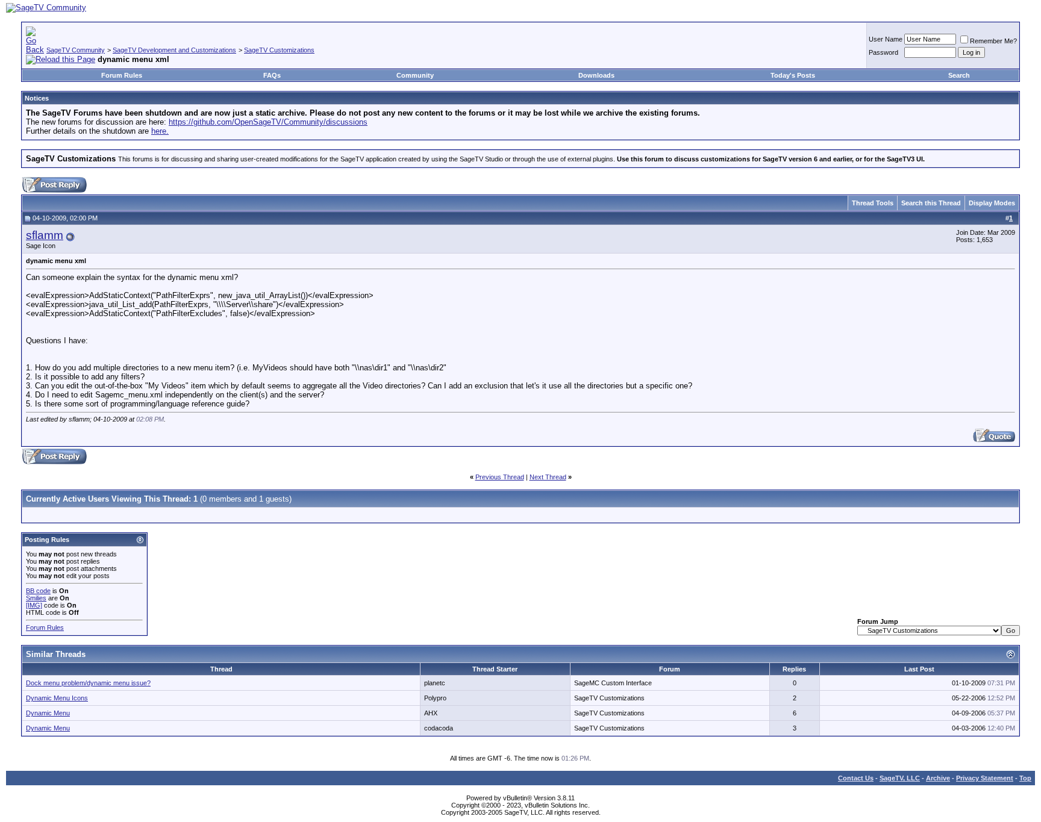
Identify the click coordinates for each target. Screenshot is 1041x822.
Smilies (36, 598)
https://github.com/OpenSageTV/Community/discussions (268, 121)
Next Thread (548, 477)
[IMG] (34, 605)
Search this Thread (931, 203)
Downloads (596, 75)
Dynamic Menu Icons (57, 698)
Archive (938, 778)
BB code (38, 590)
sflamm (44, 235)
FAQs (272, 75)
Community (415, 75)
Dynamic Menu (48, 713)
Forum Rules (121, 75)
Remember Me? (993, 41)
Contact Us (856, 778)
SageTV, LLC (900, 778)
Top (1025, 778)
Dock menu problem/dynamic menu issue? (88, 683)
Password (883, 52)
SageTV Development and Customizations (174, 50)
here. (160, 130)
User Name (885, 39)
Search (959, 75)
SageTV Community (75, 50)
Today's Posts (793, 75)
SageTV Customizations (279, 50)
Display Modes (992, 203)
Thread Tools (872, 203)
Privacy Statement (984, 778)
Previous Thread (499, 477)
